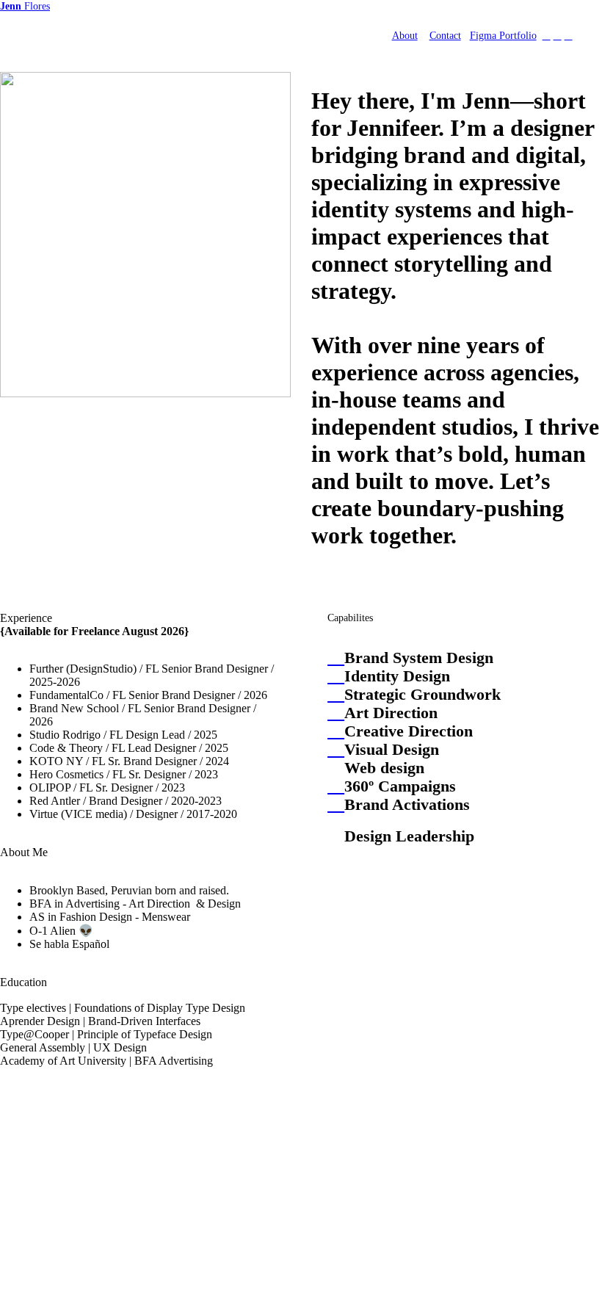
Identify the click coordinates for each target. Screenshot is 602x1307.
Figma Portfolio (503, 35)
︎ (335, 658)
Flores (25, 6)
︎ (558, 35)
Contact (445, 35)
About (405, 35)
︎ (547, 35)
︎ (569, 35)
